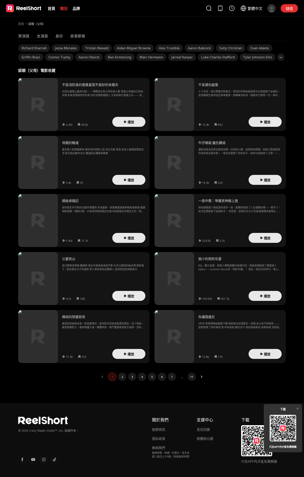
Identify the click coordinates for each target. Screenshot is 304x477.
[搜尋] (208, 8)
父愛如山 (68, 259)
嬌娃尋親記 (70, 201)
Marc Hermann (151, 57)
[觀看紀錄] (232, 8)
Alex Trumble (169, 48)
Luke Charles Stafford (218, 57)
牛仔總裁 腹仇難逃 (212, 142)
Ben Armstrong (119, 57)
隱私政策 (158, 438)
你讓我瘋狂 (206, 317)
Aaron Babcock (199, 48)
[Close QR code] (297, 408)
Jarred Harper (182, 57)
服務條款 (158, 429)
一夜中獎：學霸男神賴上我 (218, 201)
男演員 (23, 36)
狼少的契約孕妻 (209, 259)
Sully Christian (230, 48)
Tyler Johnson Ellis (257, 57)
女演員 (42, 36)
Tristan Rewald (97, 48)
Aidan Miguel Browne (134, 48)
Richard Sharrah (34, 48)
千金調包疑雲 (208, 84)
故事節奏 (77, 36)
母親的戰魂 (70, 142)
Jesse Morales (66, 48)
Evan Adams (259, 48)
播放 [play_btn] (131, 122)
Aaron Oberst (89, 57)
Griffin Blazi (31, 57)
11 (191, 377)
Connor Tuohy (59, 57)
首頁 (51, 8)
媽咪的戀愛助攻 (73, 317)
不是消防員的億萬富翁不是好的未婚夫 (90, 84)
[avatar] (271, 8)
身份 (59, 36)
